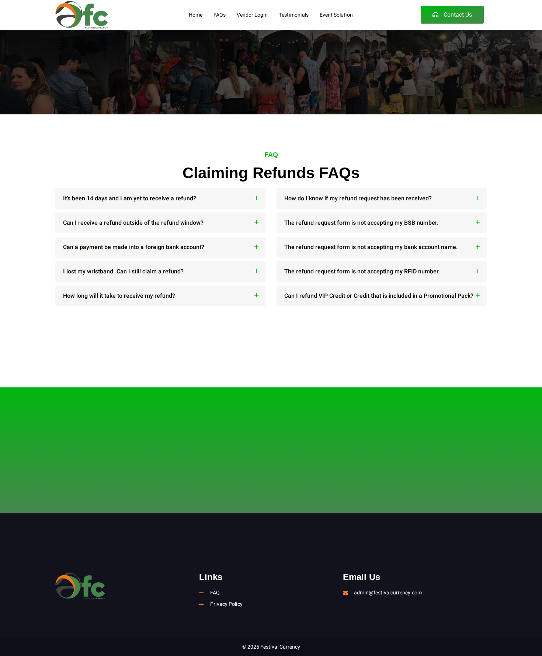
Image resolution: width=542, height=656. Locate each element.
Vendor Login (252, 15)
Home (195, 15)
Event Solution (336, 15)
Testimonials (294, 15)
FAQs (219, 15)
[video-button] (271, 232)
